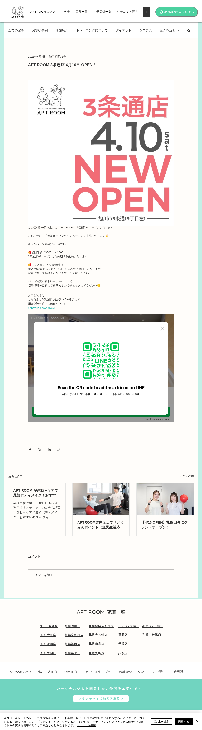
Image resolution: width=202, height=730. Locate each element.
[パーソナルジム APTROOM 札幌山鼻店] (165, 499)
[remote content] (101, 368)
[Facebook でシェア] (30, 449)
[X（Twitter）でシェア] (39, 449)
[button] (67, 12)
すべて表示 (187, 475)
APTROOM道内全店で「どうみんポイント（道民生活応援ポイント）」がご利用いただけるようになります (100, 525)
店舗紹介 (62, 30)
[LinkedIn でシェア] (49, 449)
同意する (183, 721)
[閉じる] (197, 721)
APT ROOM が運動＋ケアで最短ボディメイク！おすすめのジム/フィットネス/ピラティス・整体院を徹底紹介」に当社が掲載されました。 (36, 493)
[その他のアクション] (171, 56)
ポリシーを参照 (86, 725)
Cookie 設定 (161, 721)
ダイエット (123, 30)
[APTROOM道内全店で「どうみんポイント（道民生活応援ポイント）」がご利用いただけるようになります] (101, 499)
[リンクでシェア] (59, 449)
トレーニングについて (92, 30)
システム (145, 30)
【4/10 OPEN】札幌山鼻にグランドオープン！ (164, 524)
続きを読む (168, 30)
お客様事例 (40, 30)
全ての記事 (16, 30)
